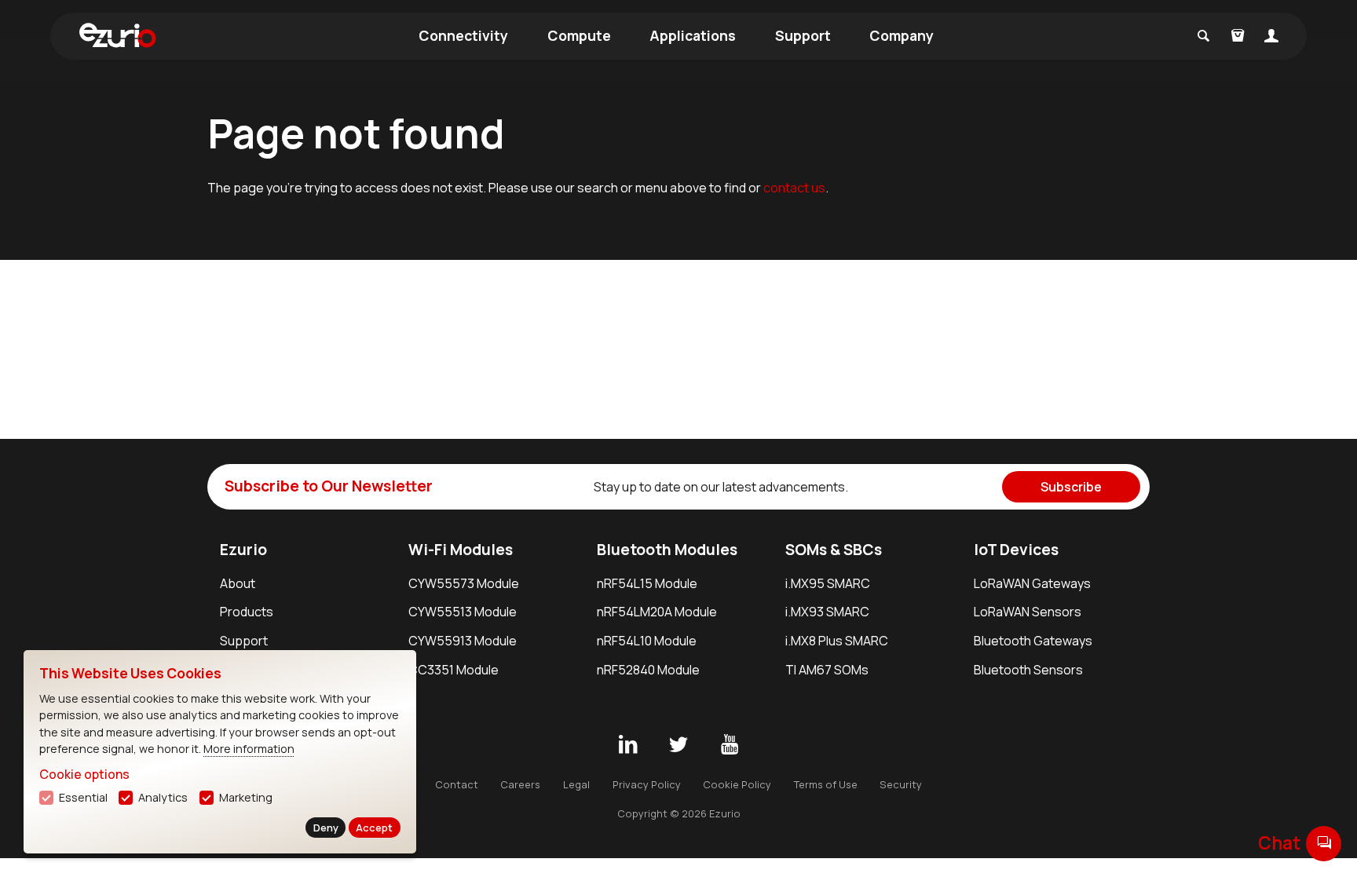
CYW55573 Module (463, 583)
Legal (576, 784)
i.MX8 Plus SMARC (836, 640)
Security (901, 784)
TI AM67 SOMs (827, 669)
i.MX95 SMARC (827, 583)
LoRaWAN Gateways (1032, 583)
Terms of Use (826, 784)
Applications (692, 35)
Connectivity (463, 35)
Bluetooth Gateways (1033, 640)
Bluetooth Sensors (1028, 669)
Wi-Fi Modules (460, 549)
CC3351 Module (453, 669)
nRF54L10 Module (647, 640)
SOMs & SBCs (833, 549)
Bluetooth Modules (667, 549)
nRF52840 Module (648, 669)
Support (803, 35)
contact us (794, 187)
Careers (520, 784)
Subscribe (1071, 486)
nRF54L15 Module (647, 583)
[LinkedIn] (627, 745)
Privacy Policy (647, 784)
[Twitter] (678, 745)
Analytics (163, 797)
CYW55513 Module (462, 611)
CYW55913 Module (462, 640)
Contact (456, 784)
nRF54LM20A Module (657, 611)
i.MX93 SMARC (827, 611)
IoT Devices (1016, 549)
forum (1324, 842)
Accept (374, 827)
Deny (325, 827)
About (237, 583)
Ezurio (243, 549)
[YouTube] (729, 745)
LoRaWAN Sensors (1027, 611)
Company (901, 35)
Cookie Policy (737, 784)
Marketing (245, 797)
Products (246, 611)
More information (248, 748)
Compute (579, 35)
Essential (83, 797)
